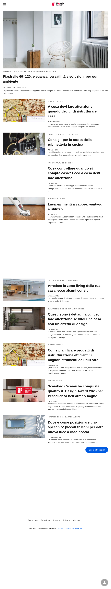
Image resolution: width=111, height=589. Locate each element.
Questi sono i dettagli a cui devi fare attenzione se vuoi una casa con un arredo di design (74, 319)
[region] (55, 480)
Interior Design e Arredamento (64, 280)
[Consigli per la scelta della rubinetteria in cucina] (24, 144)
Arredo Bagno (55, 381)
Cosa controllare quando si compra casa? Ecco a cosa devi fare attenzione (74, 173)
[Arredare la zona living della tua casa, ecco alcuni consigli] (24, 290)
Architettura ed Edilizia (60, 163)
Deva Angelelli (21, 87)
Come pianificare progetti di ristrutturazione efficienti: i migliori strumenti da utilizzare (73, 355)
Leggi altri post (95, 450)
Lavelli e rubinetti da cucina (63, 134)
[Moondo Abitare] (57, 4)
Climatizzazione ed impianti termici (66, 309)
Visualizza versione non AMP (70, 528)
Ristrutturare (55, 101)
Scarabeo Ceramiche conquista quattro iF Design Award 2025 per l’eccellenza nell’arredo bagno (75, 391)
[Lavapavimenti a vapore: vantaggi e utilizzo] (24, 208)
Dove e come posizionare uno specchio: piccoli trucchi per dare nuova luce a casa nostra (75, 427)
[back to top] (104, 582)
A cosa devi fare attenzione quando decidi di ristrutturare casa (72, 111)
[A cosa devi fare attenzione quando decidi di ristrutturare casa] (24, 110)
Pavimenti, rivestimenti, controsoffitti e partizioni (30, 71)
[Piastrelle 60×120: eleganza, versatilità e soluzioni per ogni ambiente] (55, 39)
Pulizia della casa (57, 199)
